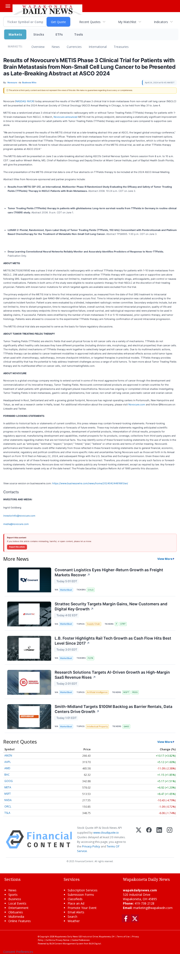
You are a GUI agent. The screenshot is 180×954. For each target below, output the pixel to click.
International (98, 47)
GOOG (8, 781)
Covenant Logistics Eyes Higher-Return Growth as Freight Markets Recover (109, 572)
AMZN (8, 755)
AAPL (7, 762)
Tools (78, 34)
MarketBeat (66, 590)
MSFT (126, 692)
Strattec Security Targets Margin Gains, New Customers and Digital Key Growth (111, 606)
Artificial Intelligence (97, 692)
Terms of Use (123, 936)
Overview (38, 47)
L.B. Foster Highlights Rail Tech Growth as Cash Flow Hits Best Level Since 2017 (113, 641)
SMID (126, 726)
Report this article (17, 547)
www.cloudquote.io (106, 832)
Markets (15, 34)
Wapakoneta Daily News (66, 936)
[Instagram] (169, 839)
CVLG (91, 590)
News (56, 47)
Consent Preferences (18, 952)
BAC (7, 774)
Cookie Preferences (81, 940)
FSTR (90, 658)
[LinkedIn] (159, 839)
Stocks (38, 34)
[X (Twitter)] (138, 839)
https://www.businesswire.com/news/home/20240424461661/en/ (90, 483)
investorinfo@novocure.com (19, 515)
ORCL (7, 806)
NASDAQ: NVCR (25, 101)
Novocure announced (65, 116)
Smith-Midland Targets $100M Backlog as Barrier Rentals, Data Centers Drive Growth (113, 709)
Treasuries (121, 47)
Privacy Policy (91, 846)
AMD (7, 768)
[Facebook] (148, 839)
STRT (123, 624)
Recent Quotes (90, 22)
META (7, 787)
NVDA (8, 800)
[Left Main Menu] (8, 6)
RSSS (135, 692)
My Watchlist (127, 22)
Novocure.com (136, 404)
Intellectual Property (97, 726)
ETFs (59, 34)
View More (165, 559)
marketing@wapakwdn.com (153, 908)
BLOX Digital (95, 943)
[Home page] (47, 9)
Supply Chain (93, 624)
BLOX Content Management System (66, 943)
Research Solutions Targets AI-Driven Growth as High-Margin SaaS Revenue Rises (112, 675)
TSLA (7, 813)
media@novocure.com (16, 524)
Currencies (74, 47)
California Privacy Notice (57, 940)
